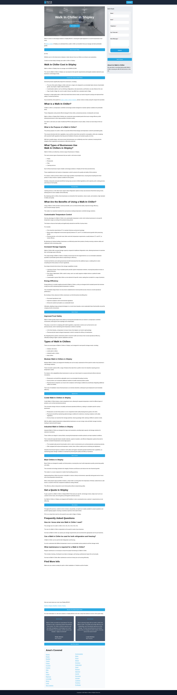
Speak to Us (75, 393)
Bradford (55, 605)
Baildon (46, 605)
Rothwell (77, 669)
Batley (76, 656)
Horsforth (48, 665)
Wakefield (77, 671)
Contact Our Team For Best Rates (75, 77)
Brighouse (48, 676)
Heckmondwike (79, 654)
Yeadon (59, 605)
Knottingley (78, 685)
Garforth (77, 674)
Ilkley (47, 672)
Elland (76, 658)
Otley (47, 670)
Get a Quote (74, 25)
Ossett (76, 667)
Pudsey (64, 605)
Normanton (78, 676)
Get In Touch (75, 312)
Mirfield (77, 660)
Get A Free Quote (75, 644)
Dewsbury (77, 662)
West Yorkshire (49, 685)
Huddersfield (78, 665)
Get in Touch (75, 455)
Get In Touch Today (74, 49)
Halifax (47, 674)
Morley (47, 681)
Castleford (77, 680)
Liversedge (48, 679)
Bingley (50, 605)
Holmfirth (77, 678)
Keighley (48, 667)
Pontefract (77, 682)
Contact (129, 2)
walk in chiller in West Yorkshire (68, 99)
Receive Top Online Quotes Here (74, 609)
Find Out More (74, 186)
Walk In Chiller (49, 43)
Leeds (47, 683)
